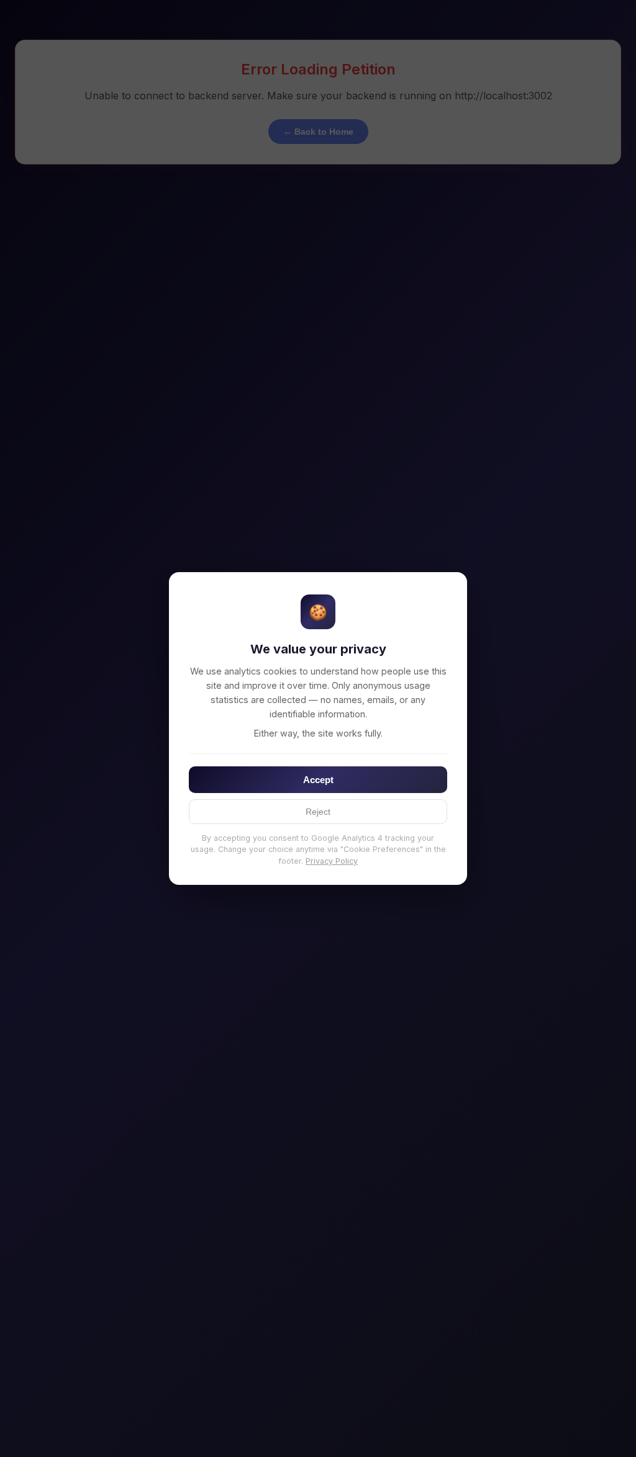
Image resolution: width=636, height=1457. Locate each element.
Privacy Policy (332, 861)
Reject (318, 812)
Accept (318, 779)
